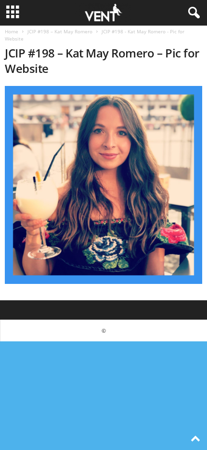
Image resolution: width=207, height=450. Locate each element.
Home (11, 31)
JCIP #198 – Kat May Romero (59, 31)
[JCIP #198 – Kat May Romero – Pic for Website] (103, 185)
